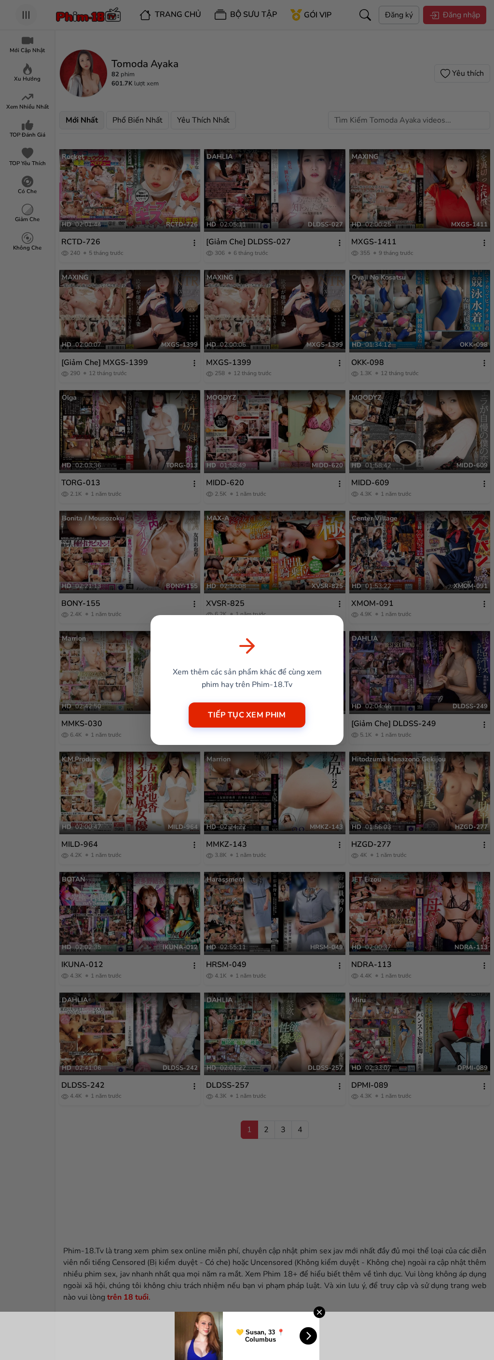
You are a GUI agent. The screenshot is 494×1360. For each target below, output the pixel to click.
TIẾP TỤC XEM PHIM (247, 715)
